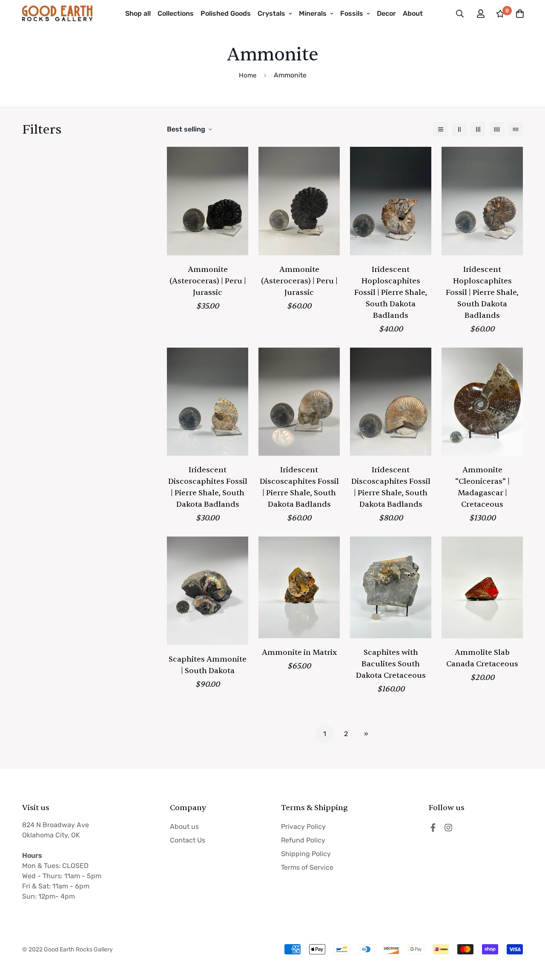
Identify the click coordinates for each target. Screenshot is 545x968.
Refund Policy (303, 840)
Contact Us (187, 840)
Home (247, 75)
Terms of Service (307, 867)
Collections (176, 13)
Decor (386, 13)
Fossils (351, 13)
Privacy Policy (303, 826)
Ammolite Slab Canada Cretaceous (482, 658)
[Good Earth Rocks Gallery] (57, 13)
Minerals (313, 13)
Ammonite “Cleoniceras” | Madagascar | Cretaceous (482, 487)
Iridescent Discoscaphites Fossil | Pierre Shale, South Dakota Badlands (207, 487)
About (413, 13)
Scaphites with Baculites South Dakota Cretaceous (391, 664)
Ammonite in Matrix (299, 652)
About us (184, 826)
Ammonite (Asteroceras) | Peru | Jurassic (207, 281)
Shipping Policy (306, 854)
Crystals (271, 13)
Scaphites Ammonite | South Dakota (208, 665)
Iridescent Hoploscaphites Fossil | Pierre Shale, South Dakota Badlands (390, 292)
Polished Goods (226, 13)
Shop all (138, 13)
